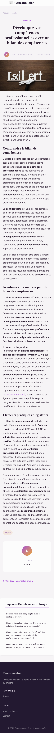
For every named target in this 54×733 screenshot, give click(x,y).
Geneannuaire (21, 3)
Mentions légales (10, 711)
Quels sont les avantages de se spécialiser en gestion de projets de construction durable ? (25, 645)
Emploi (14, 13)
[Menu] (42, 3)
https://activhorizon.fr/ (14, 394)
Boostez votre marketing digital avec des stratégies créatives (23, 615)
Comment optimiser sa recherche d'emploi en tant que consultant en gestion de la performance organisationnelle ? (25, 635)
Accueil (6, 13)
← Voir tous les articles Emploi (18, 581)
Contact (6, 716)
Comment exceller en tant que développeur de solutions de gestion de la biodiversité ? (26, 624)
